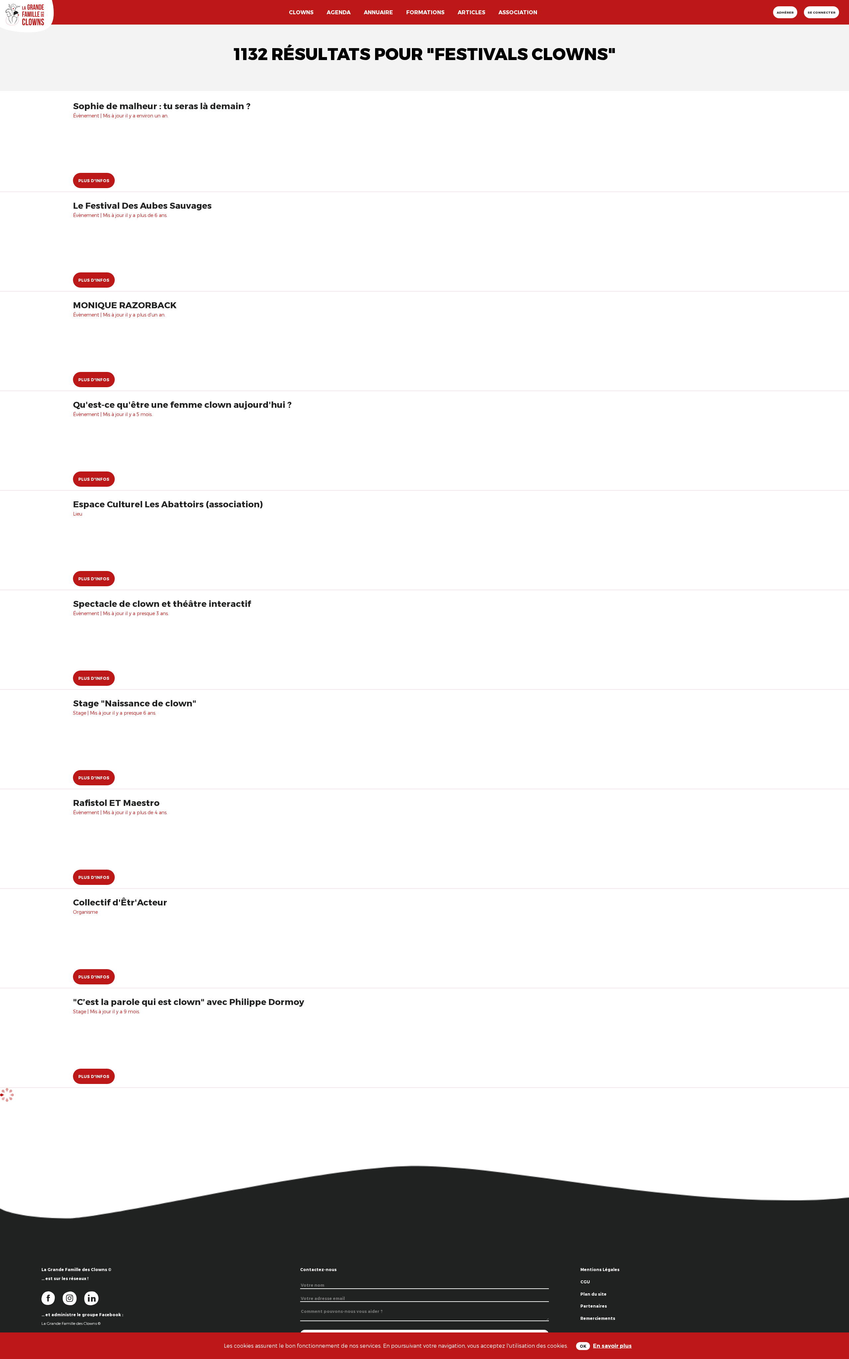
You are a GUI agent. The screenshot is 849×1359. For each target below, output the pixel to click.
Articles (471, 12)
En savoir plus (612, 1345)
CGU (585, 1281)
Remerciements (597, 1318)
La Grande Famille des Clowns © (70, 1323)
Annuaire (378, 12)
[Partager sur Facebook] (836, 1305)
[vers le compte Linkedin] (94, 1297)
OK (583, 1346)
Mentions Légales (600, 1269)
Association (517, 12)
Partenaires (593, 1306)
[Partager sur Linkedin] (836, 1326)
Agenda (339, 12)
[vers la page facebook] (52, 1297)
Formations (425, 12)
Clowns (301, 12)
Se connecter (821, 12)
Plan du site (593, 1294)
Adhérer (785, 12)
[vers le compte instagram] (74, 1297)
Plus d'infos (93, 180)
